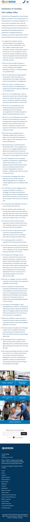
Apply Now (4, 488)
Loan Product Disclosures (9, 497)
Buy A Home (5, 481)
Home (3, 471)
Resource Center (6, 490)
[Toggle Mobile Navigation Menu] (27, 2)
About (3, 473)
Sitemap (20, 518)
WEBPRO (20, 516)
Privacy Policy (5, 501)
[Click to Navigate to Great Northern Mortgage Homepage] (8, 2)
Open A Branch (6, 477)
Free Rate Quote (6, 508)
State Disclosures (6, 503)
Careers (4, 475)
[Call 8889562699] (24, 2)
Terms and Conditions (8, 505)
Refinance (4, 484)
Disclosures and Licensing (9, 495)
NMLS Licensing (6, 499)
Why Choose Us (6, 479)
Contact (4, 486)
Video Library (5, 492)
